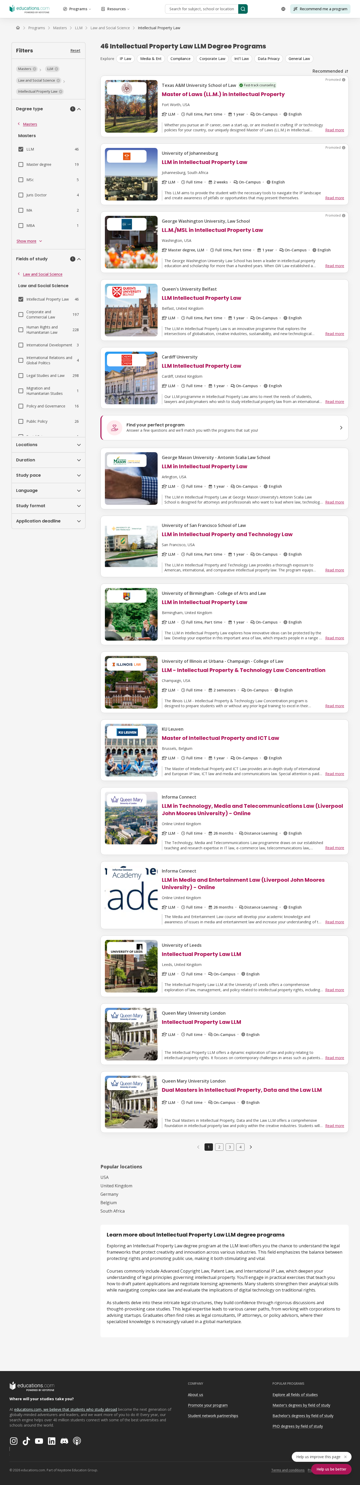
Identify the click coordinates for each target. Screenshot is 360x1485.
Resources (116, 8)
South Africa (112, 1211)
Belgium (108, 1202)
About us (195, 1394)
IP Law (125, 58)
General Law (299, 58)
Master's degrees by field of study (301, 1405)
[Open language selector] (283, 9)
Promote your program (208, 1405)
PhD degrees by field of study (298, 1426)
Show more (26, 240)
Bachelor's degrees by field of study (303, 1415)
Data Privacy (269, 58)
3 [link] (230, 1146)
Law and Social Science (42, 274)
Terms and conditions (288, 1470)
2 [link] (219, 1146)
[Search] (243, 9)
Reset (75, 50)
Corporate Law (212, 58)
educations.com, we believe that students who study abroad (65, 1409)
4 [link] (240, 1146)
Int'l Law (241, 58)
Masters (30, 124)
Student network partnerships (213, 1415)
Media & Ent (151, 58)
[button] (27, 69)
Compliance (181, 58)
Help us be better (331, 1469)
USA (104, 1177)
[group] (232, 58)
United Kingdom (116, 1186)
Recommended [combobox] (328, 71)
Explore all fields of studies (295, 1394)
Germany (109, 1194)
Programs (78, 8)
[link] (159, 28)
